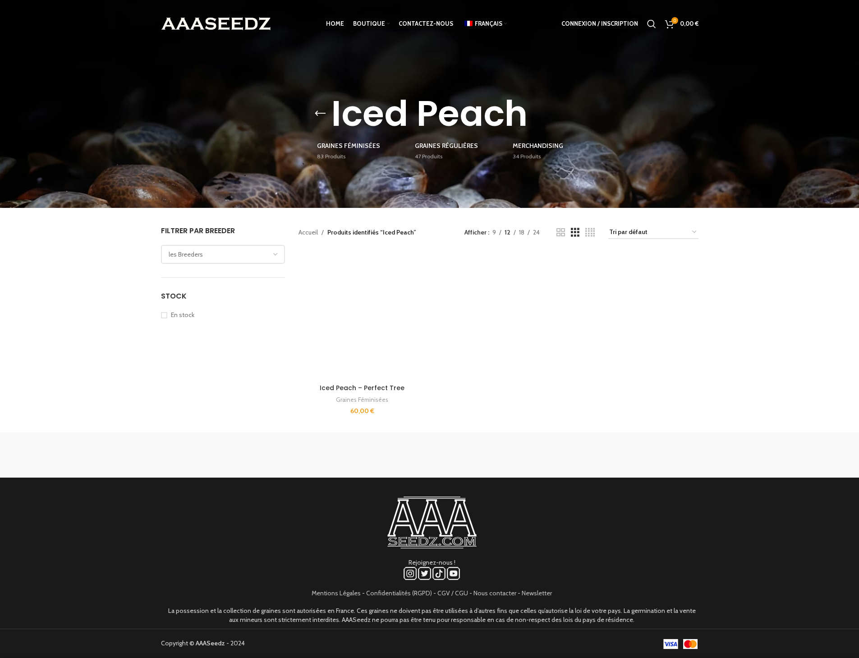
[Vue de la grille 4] (590, 232)
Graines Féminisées (362, 399)
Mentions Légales (336, 593)
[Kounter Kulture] (429, 455)
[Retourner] (320, 114)
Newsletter (537, 593)
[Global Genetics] (352, 455)
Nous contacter (494, 593)
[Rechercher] (652, 24)
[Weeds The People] (583, 455)
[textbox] (223, 254)
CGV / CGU (452, 593)
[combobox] (223, 254)
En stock (182, 315)
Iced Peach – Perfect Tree (362, 387)
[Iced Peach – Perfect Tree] (362, 316)
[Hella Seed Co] (506, 455)
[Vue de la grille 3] (575, 232)
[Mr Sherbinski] (659, 455)
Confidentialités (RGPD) (399, 593)
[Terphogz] (199, 455)
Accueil (308, 232)
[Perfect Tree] (276, 455)
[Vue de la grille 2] (560, 232)
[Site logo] (216, 23)
